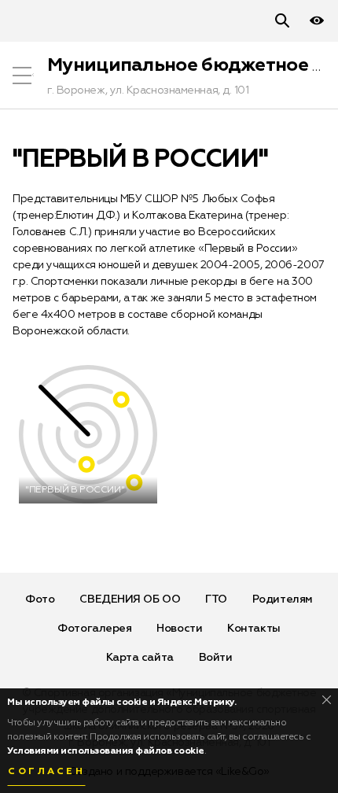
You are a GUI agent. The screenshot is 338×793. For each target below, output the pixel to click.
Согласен (46, 771)
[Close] (326, 699)
